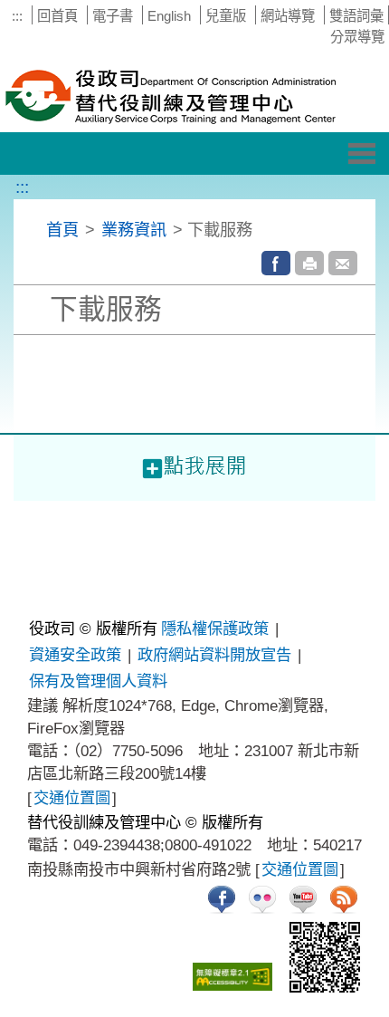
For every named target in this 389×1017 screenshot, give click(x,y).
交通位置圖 (71, 798)
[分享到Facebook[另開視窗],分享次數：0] (276, 263)
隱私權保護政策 (215, 628)
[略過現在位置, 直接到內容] (36, 229)
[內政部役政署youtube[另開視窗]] (303, 899)
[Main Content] (2, 513)
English (169, 16)
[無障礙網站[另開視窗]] (232, 977)
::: (17, 16)
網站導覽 (288, 16)
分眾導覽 (357, 36)
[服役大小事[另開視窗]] (221, 899)
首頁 (62, 229)
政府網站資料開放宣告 (214, 655)
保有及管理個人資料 (98, 681)
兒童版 (225, 16)
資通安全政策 (75, 655)
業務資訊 (133, 229)
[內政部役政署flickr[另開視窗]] (262, 899)
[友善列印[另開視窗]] (309, 263)
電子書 (112, 16)
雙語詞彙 (356, 16)
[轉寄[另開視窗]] (343, 263)
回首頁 (57, 16)
